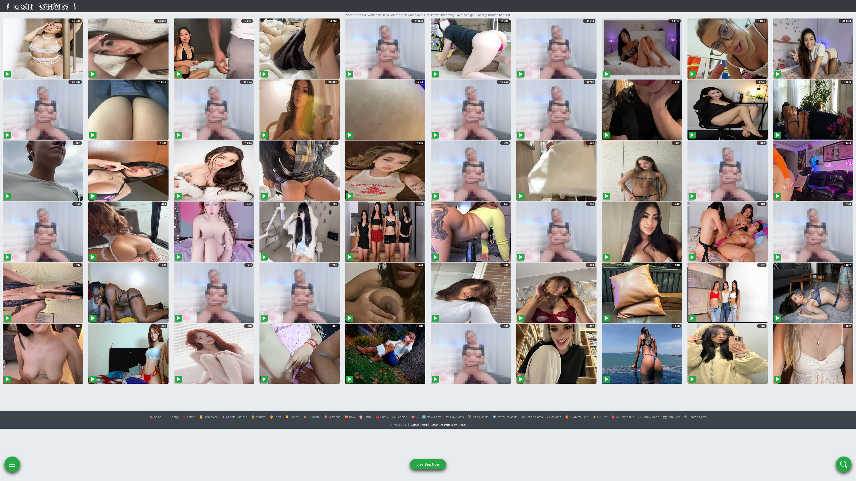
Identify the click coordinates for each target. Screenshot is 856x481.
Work (425, 424)
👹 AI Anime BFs (622, 417)
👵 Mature (258, 417)
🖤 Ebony (172, 417)
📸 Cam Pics (671, 417)
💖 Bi (414, 417)
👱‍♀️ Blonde (292, 417)
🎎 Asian (155, 417)
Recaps (434, 424)
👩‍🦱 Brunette (311, 417)
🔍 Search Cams (695, 417)
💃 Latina (189, 417)
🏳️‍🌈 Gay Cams (455, 417)
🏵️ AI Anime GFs (576, 417)
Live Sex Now (428, 464)
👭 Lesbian (399, 417)
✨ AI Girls (554, 417)
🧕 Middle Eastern (234, 417)
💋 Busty (382, 417)
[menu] (12, 464)
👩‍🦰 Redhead (332, 417)
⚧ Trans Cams (478, 417)
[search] (844, 464)
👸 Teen (275, 417)
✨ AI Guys (599, 417)
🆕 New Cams (432, 417)
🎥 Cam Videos (648, 417)
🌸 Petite (365, 417)
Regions (414, 424)
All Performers (448, 424)
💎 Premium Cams (504, 417)
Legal (462, 424)
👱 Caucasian (208, 417)
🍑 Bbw (350, 417)
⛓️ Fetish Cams (532, 417)
